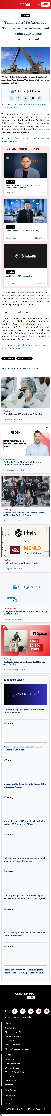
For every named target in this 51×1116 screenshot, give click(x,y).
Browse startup (12, 1045)
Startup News (9, 459)
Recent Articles (9, 608)
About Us (9, 1060)
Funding (25, 16)
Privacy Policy (12, 1068)
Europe (8, 1100)
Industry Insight (13, 1036)
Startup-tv (10, 1041)
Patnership (10, 1081)
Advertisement (12, 1064)
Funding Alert (8, 358)
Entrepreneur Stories (15, 1032)
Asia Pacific (11, 1095)
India (7, 1104)
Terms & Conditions (14, 1072)
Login (45, 4)
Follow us (20, 91)
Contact (9, 1085)
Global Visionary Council (17, 1049)
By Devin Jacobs (33, 39)
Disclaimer (10, 1076)
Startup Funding (24, 358)
